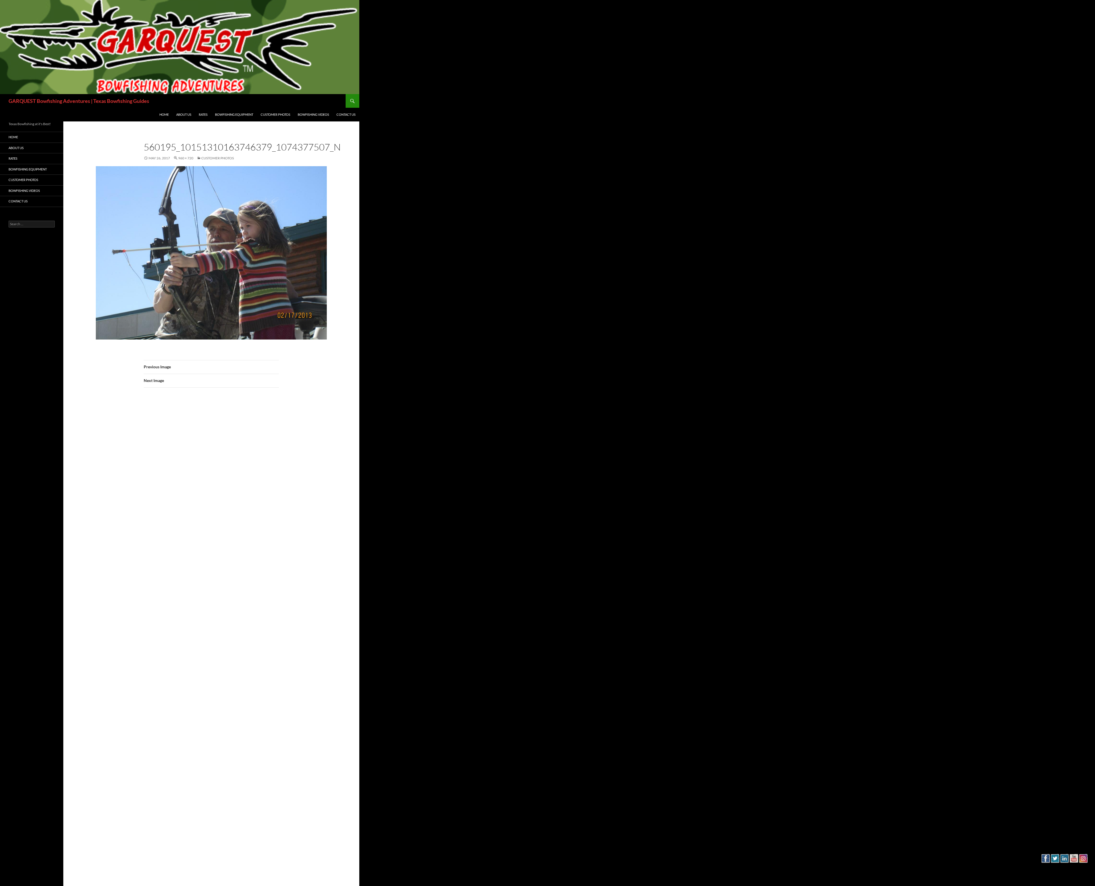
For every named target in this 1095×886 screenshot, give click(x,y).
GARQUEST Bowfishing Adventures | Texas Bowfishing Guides (79, 101)
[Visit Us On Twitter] (1055, 870)
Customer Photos (275, 114)
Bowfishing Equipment (234, 114)
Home (164, 114)
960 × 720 (185, 158)
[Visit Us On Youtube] (1073, 870)
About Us (183, 114)
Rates (203, 114)
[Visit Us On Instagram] (1083, 870)
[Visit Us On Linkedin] (1064, 870)
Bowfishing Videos (313, 114)
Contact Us (346, 114)
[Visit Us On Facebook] (1045, 870)
